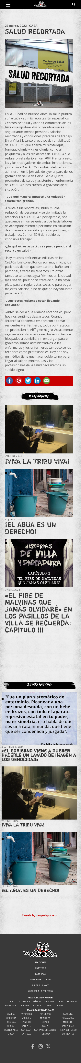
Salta (45, 1026)
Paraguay (49, 1002)
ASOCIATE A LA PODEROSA (40, 991)
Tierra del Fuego (68, 1030)
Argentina (10, 1006)
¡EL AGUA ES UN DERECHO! (30, 528)
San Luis (26, 1022)
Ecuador (71, 1002)
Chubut (11, 1026)
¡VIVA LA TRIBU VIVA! (37, 461)
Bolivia (37, 1006)
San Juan (26, 1030)
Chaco (45, 1022)
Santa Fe (26, 1026)
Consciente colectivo (40, 980)
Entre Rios (26, 1014)
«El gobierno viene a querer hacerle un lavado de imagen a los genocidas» (39, 755)
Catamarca (68, 1018)
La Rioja (26, 1034)
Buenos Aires (11, 1030)
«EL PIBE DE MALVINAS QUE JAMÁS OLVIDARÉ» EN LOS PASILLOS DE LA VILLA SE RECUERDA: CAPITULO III (38, 612)
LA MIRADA (40, 974)
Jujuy (11, 1034)
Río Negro (45, 1014)
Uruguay (24, 1006)
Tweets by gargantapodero (39, 915)
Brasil (60, 1006)
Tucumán (11, 1022)
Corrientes (68, 1034)
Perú (49, 1006)
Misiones (67, 1022)
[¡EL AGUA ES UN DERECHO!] (39, 493)
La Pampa (68, 1014)
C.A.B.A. (11, 1014)
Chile (61, 1002)
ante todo (40, 968)
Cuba (10, 1002)
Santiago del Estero (45, 1030)
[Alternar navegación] (8, 4)
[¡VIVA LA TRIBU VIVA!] (39, 429)
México (37, 1002)
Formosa (45, 1034)
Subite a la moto (40, 985)
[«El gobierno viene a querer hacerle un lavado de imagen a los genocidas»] (39, 718)
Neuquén (26, 1018)
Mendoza (45, 1018)
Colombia (24, 1002)
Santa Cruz (68, 1026)
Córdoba (11, 1018)
